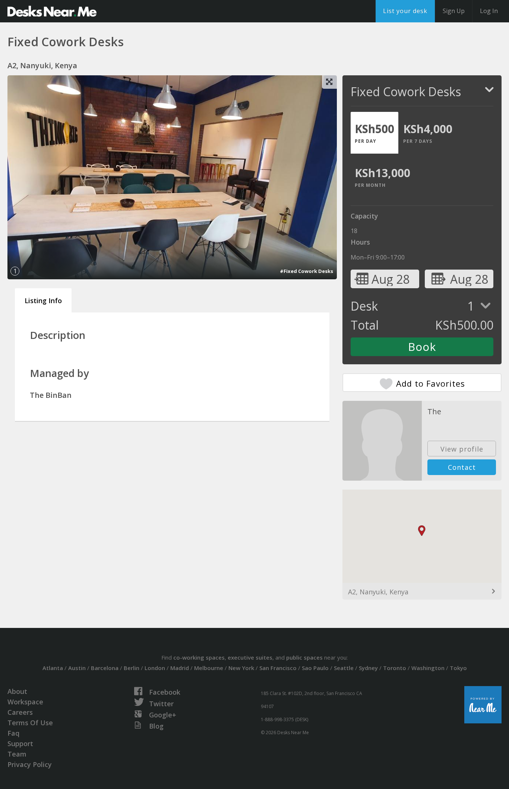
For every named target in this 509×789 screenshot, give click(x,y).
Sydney (368, 668)
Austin (77, 668)
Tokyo (458, 668)
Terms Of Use (30, 722)
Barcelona (104, 668)
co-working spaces (199, 657)
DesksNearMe (52, 11)
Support (20, 743)
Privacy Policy (29, 764)
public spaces (304, 657)
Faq (13, 733)
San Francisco (278, 668)
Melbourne (208, 668)
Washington (428, 668)
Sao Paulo (315, 668)
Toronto (394, 668)
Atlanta (52, 668)
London (155, 668)
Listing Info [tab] (43, 300)
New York (241, 668)
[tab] (374, 133)
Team (16, 753)
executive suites (250, 657)
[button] (422, 530)
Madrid (179, 668)
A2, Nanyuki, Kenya (378, 591)
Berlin (131, 668)
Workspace (25, 701)
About (17, 691)
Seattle (344, 668)
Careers (20, 712)
